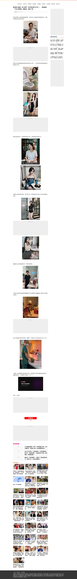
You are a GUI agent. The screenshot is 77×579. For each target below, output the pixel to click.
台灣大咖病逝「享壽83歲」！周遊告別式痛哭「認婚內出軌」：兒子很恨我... (42, 531)
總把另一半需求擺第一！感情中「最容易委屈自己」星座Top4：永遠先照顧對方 (36, 458)
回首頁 (30, 418)
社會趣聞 (39, 3)
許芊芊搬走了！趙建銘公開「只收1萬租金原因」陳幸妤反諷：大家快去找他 (42, 554)
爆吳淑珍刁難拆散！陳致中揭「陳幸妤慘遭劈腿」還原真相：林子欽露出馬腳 (18, 554)
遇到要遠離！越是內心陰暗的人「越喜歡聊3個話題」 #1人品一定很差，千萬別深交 (42, 472)
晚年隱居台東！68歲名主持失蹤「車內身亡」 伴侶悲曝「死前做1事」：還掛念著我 (18, 496)
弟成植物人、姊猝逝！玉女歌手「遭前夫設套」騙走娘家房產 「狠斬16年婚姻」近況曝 (30, 554)
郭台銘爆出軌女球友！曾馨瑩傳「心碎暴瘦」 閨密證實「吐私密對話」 (30, 496)
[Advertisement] (30, 55)
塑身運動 (34, 3)
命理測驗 (48, 3)
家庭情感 (53, 3)
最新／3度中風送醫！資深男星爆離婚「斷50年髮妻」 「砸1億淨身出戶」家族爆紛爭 (42, 542)
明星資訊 (43, 3)
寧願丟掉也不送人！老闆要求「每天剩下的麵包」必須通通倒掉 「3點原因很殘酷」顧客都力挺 (18, 566)
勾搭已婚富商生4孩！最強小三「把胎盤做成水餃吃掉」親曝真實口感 (42, 496)
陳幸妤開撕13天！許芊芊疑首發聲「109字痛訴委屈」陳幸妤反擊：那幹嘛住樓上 (30, 484)
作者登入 (20, 3)
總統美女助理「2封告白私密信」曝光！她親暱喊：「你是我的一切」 (42, 484)
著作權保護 (23, 572)
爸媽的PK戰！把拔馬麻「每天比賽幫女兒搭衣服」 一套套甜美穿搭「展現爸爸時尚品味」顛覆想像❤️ (18, 542)
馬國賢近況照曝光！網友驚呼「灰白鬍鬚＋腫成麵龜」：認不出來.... (30, 531)
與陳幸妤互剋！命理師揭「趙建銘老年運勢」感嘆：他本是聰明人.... (30, 519)
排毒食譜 (29, 3)
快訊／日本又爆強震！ (17, 484)
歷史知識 (58, 3)
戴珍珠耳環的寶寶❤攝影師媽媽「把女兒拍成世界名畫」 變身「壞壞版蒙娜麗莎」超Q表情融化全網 (18, 508)
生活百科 (25, 3)
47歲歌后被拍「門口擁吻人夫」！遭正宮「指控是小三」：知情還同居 (30, 542)
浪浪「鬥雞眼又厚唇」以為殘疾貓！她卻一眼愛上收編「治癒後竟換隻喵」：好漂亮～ (18, 519)
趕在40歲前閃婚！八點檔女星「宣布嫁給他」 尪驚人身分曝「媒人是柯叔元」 (18, 531)
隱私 (14, 572)
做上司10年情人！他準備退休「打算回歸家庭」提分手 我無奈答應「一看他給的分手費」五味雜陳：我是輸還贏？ (36, 453)
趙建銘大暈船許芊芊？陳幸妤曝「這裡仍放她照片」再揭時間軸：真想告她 (42, 519)
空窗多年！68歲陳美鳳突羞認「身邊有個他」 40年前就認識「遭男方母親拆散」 (18, 472)
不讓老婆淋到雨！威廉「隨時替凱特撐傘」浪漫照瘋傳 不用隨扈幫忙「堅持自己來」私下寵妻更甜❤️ (42, 508)
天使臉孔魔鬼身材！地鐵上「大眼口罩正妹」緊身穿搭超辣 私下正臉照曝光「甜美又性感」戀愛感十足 (30, 472)
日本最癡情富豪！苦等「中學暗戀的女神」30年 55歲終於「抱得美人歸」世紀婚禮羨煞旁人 (36, 447)
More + (47, 462)
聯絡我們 (18, 572)
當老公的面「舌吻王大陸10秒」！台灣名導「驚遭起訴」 (30, 508)
